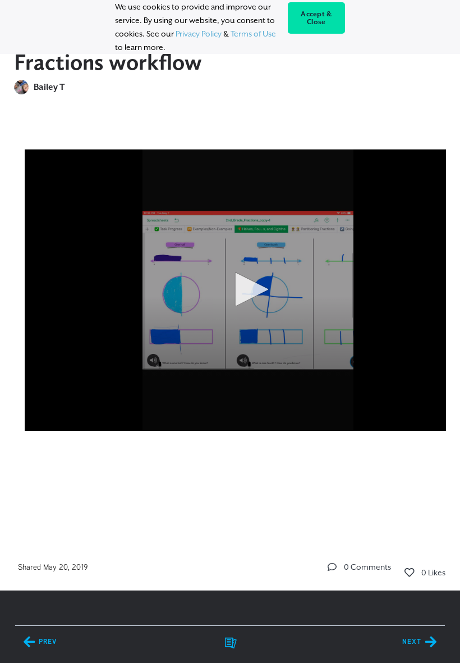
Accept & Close (316, 18)
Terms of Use (253, 33)
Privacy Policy (199, 33)
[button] (248, 289)
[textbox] (230, 316)
